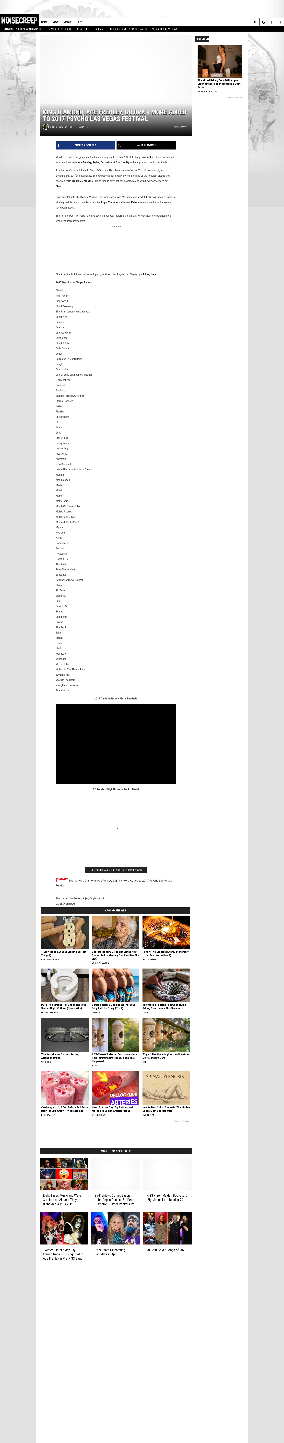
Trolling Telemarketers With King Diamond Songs (116, 870)
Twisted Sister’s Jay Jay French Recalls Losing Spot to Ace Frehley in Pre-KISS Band (63, 1254)
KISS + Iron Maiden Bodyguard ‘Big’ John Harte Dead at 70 (167, 1198)
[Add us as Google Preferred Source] (264, 22)
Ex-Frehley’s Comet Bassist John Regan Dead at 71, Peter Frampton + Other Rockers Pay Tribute (115, 1200)
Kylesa (135, 202)
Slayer (52, 29)
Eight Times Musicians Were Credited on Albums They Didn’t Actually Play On (62, 1200)
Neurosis (77, 181)
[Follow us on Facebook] (272, 22)
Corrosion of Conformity (114, 162)
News (55, 22)
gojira (85, 898)
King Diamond (143, 157)
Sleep (59, 186)
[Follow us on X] (280, 22)
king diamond (96, 898)
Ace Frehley (84, 162)
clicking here (148, 274)
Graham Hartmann (58, 127)
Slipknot (100, 29)
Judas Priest (83, 29)
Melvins (88, 181)
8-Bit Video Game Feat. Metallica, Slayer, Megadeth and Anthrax (143, 29)
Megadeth (66, 29)
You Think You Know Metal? (30, 29)
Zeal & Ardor (145, 197)
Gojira (96, 162)
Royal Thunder (109, 202)
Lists (79, 22)
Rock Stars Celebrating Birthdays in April (110, 1252)
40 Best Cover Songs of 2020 (166, 1250)
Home (44, 22)
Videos (67, 22)
